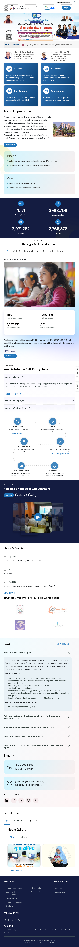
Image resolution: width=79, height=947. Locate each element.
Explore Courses (16, 434)
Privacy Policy (36, 888)
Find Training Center (59, 454)
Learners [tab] (9, 495)
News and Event (37, 892)
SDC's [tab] (32, 495)
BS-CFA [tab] (16, 251)
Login (66, 8)
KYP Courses (10, 351)
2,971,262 (21, 228)
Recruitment (60, 892)
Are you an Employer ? (15, 400)
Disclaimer (10, 906)
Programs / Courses (14, 902)
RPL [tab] (51, 251)
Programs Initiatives (14, 888)
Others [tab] (59, 251)
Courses (58, 888)
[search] (74, 2)
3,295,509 (46, 315)
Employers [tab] (21, 495)
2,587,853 (13, 324)
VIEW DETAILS (10, 356)
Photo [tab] (13, 837)
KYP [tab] (7, 251)
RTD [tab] (44, 251)
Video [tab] (24, 837)
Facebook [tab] (18, 820)
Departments (11, 898)
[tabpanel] (39, 308)
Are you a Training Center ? (17, 408)
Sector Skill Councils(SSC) (11, 893)
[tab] (7, 821)
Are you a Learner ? (14, 377)
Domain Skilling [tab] (31, 251)
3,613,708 (58, 210)
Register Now (12, 394)
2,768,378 (58, 228)
